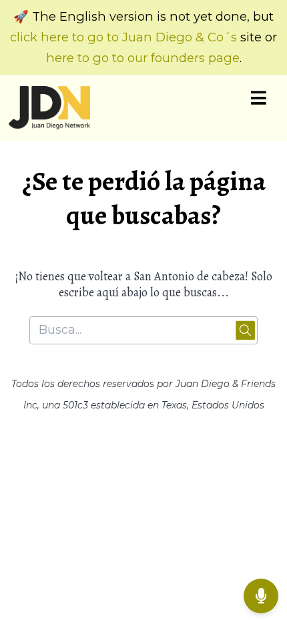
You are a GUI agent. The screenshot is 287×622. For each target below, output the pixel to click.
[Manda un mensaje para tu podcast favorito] (261, 596)
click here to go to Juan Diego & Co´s (123, 37)
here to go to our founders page (143, 57)
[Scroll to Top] (261, 553)
